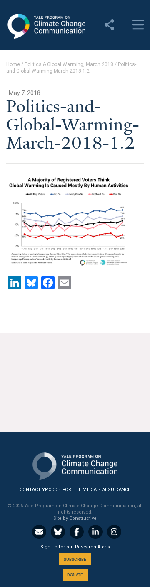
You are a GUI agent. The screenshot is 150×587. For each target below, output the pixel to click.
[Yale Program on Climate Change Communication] (75, 464)
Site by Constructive (75, 518)
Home (13, 64)
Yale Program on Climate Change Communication (45, 26)
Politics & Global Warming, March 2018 (69, 64)
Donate (75, 574)
